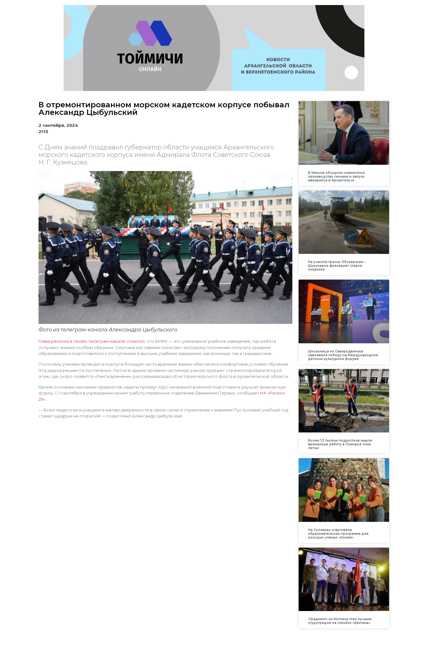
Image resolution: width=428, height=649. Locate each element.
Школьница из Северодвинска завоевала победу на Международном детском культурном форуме (343, 355)
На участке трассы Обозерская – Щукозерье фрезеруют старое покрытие (337, 265)
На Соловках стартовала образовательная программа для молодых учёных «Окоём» (338, 533)
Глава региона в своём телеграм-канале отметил (91, 341)
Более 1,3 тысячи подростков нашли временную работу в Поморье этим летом (340, 444)
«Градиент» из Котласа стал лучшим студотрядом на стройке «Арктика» (340, 621)
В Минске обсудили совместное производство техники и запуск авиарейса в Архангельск (336, 176)
